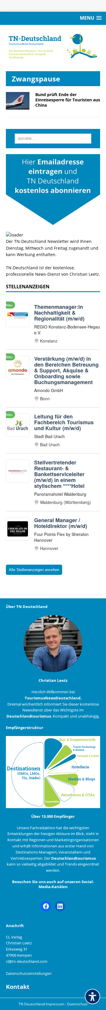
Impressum (55, 1004)
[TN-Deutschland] (53, 45)
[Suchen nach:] (53, 139)
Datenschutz (77, 1004)
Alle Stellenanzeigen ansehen (34, 570)
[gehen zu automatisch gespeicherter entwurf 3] (17, 106)
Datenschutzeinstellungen (29, 973)
